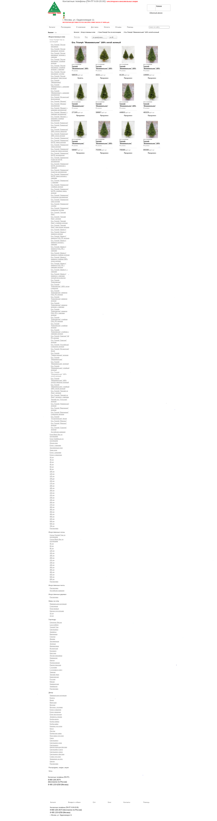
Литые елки (54, 443)
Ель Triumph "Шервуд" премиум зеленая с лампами (58, 242)
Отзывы (118, 27)
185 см (52, 488)
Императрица (54, 646)
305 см (52, 509)
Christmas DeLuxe (56, 622)
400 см (52, 516)
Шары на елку (54, 601)
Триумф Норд (54, 674)
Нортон (52, 660)
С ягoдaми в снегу (56, 670)
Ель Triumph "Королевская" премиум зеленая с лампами (59, 305)
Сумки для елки (55, 757)
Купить (80, 78)
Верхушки (53, 702)
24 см (52, 457)
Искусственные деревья (57, 594)
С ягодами (53, 667)
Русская (52, 679)
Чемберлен (53, 686)
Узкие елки (53, 450)
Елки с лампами (55, 445)
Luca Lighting (54, 625)
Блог (109, 802)
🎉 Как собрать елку (73, 17)
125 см (52, 476)
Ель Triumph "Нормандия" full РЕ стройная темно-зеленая (60, 191)
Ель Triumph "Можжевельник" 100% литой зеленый (59, 374)
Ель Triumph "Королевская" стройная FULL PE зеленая (59, 319)
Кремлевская (54, 677)
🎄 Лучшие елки (71, 15)
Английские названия (58, 432)
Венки (52, 700)
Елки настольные (56, 714)
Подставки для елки (57, 736)
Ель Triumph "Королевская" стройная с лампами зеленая (60, 332)
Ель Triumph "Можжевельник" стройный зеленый (60, 368)
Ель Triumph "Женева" (58, 101)
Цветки (52, 761)
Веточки (52, 705)
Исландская (54, 648)
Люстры (52, 731)
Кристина (53, 653)
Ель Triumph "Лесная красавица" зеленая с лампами (58, 55)
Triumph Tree (54, 627)
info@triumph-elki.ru (115, 8)
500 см (52, 521)
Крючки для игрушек (57, 611)
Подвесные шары (56, 733)
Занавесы (53, 632)
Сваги (52, 738)
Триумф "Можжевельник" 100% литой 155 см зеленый (151, 68)
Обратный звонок (156, 13)
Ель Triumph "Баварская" (59, 123)
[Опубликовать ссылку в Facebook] (150, 163)
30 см (52, 460)
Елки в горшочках (56, 455)
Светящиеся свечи (56, 752)
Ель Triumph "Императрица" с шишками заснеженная (60, 93)
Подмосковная (55, 663)
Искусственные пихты (57, 585)
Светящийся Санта (56, 749)
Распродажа (66, 27)
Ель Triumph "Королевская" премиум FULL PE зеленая (59, 292)
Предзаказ (104, 78)
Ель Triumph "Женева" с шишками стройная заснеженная (59, 118)
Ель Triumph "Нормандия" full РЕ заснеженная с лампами (60, 166)
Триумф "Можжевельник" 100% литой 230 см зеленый (104, 143)
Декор (51, 692)
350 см (52, 512)
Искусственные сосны (57, 532)
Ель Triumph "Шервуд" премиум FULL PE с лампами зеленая (58, 265)
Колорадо (53, 651)
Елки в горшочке (55, 710)
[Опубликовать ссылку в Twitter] (156, 163)
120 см (52, 474)
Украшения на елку (56, 759)
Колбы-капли (54, 719)
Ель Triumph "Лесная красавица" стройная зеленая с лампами (58, 67)
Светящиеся (54, 629)
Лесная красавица (56, 656)
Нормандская (54, 684)
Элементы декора (56, 717)
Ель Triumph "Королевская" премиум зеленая (59, 299)
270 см (52, 505)
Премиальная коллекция (58, 604)
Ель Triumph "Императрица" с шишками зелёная (60, 86)
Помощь (130, 27)
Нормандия (53, 658)
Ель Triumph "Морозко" (59, 421)
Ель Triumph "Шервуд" (58, 230)
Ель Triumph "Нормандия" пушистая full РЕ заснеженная (60, 159)
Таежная (52, 672)
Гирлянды (52, 619)
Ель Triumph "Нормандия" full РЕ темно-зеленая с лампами (60, 176)
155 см (52, 481)
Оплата (107, 27)
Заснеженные (54, 641)
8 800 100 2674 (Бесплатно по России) (79, 4)
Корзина (159, 6)
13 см (52, 616)
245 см (52, 500)
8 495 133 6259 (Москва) (73, 6)
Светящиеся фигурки (57, 754)
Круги (52, 729)
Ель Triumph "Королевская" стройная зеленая (59, 325)
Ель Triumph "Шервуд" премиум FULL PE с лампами (58, 249)
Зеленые (53, 644)
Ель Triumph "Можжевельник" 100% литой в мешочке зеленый (60, 380)
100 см (52, 471)
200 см (52, 490)
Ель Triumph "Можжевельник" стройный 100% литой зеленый (60, 386)
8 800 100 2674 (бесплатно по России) (66, 810)
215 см (52, 495)
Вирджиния (53, 634)
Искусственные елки (57, 37)
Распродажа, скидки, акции (59, 767)
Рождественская (55, 665)
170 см (52, 483)
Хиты (50, 771)
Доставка (94, 27)
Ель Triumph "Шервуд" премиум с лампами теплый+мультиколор (58, 276)
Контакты (126, 802)
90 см (52, 469)
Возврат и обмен (74, 802)
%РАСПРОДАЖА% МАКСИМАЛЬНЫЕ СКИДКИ (122, 1)
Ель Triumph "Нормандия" (60, 138)
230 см (52, 497)
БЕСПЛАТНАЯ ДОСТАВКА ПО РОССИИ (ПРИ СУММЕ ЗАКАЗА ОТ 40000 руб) (86, 22)
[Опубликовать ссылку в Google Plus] (153, 163)
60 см (52, 467)
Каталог (52, 27)
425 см (52, 519)
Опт (94, 802)
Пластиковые (54, 609)
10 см (52, 613)
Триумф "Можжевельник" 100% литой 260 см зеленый (151, 143)
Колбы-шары (54, 724)
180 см (52, 486)
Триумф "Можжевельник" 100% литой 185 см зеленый (127, 106)
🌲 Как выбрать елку (73, 13)
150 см (52, 479)
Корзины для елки (56, 726)
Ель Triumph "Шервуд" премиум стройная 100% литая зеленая (59, 259)
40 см (52, 462)
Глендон (52, 637)
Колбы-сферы (54, 721)
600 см (52, 524)
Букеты (52, 698)
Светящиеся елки (56, 743)
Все (56, 32)
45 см (52, 464)
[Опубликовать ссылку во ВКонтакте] (146, 163)
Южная (52, 682)
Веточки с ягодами (56, 707)
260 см (52, 502)
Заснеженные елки (56, 448)
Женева (52, 639)
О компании (80, 27)
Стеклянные (54, 606)
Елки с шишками (55, 452)
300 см (52, 507)
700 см (52, 526)
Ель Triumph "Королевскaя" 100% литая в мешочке (60, 286)
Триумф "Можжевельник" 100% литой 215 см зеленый (80, 68)
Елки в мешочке (55, 712)
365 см (52, 514)
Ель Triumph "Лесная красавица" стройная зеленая (58, 61)
